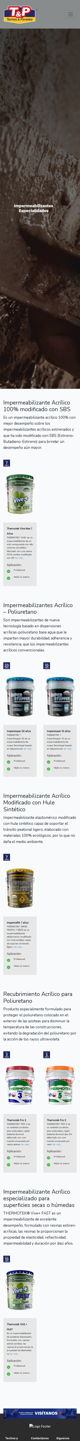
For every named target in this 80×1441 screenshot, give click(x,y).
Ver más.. (19, 558)
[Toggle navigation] (70, 14)
